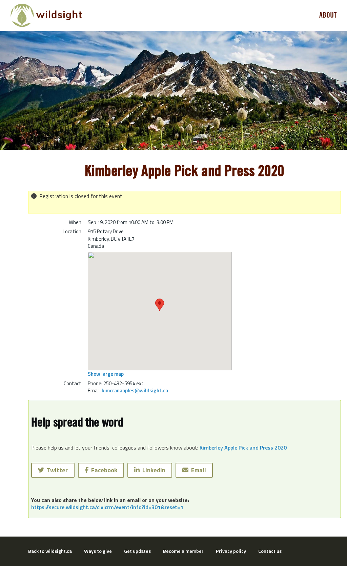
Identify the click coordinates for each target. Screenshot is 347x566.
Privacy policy (231, 551)
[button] (159, 305)
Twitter (56, 470)
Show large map (106, 374)
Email (197, 470)
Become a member (183, 551)
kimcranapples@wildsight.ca (135, 390)
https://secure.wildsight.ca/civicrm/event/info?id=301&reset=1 (107, 507)
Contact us (270, 551)
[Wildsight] (46, 15)
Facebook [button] (102, 470)
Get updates (137, 551)
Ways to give (98, 551)
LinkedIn (152, 470)
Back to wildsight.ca (50, 551)
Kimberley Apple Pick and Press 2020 (243, 447)
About (328, 15)
